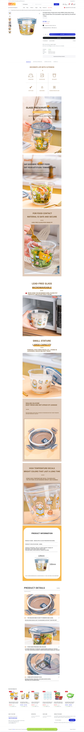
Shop (27, 7)
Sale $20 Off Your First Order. (71, 7)
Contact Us (45, 7)
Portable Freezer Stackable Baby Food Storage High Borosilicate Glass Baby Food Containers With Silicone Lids (69, 702)
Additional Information (37, 61)
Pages (36, 7)
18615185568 (12, 718)
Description (28, 61)
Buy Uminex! (50, 7)
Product (31, 7)
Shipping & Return (47, 61)
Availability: (44, 49)
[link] (18, 692)
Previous (8, 699)
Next (75, 699)
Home (24, 7)
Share (75, 40)
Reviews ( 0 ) (56, 61)
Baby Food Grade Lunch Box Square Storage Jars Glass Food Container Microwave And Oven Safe (13, 702)
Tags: (43, 53)
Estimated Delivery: (47, 44)
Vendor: (44, 50)
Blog (40, 7)
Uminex (13, 729)
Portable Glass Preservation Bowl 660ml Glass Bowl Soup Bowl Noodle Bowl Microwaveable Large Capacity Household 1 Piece (59, 14)
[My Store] (12, 4)
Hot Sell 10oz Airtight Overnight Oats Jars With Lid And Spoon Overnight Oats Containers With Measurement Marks (25, 702)
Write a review (45, 17)
